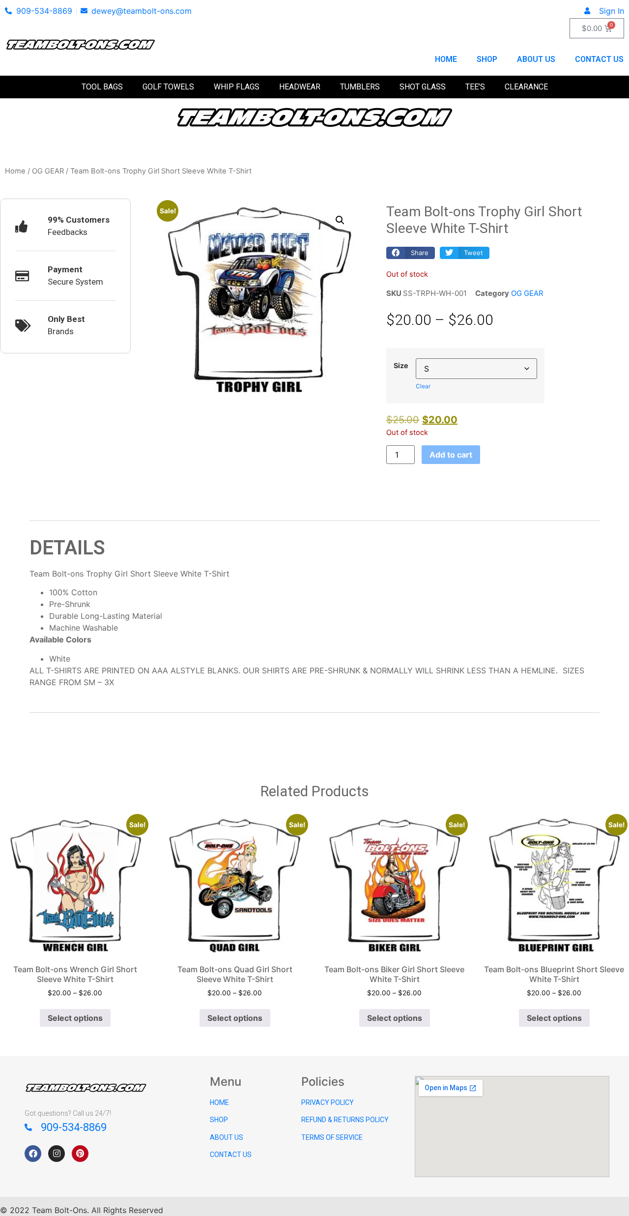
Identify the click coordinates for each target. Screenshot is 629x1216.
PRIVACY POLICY (327, 1102)
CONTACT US (231, 1154)
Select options (75, 1018)
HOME (219, 1102)
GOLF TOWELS (168, 86)
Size (401, 365)
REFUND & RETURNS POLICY (345, 1120)
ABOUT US (226, 1137)
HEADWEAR (299, 86)
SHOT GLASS (423, 86)
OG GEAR (48, 171)
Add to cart (450, 455)
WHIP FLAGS (236, 86)
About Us (536, 59)
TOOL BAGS (102, 86)
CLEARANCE (526, 86)
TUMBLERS (360, 86)
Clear (423, 386)
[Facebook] (33, 1153)
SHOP (219, 1120)
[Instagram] (56, 1153)
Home (446, 59)
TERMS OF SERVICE (332, 1137)
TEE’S (475, 86)
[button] (340, 220)
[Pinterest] (80, 1153)
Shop (487, 59)
